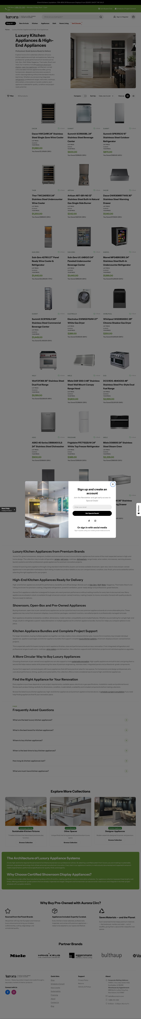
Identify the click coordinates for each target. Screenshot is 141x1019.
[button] (8, 509)
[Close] (113, 484)
